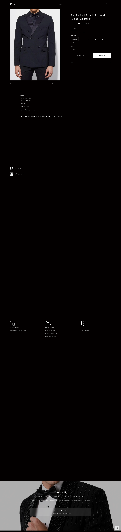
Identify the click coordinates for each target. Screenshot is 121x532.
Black (74, 50)
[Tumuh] (60, 4)
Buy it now (102, 55)
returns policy (87, 330)
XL (102, 39)
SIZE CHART (18, 168)
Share (72, 62)
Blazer (74, 32)
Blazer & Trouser (82, 32)
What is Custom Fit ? (20, 174)
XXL (74, 43)
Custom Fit (74, 39)
